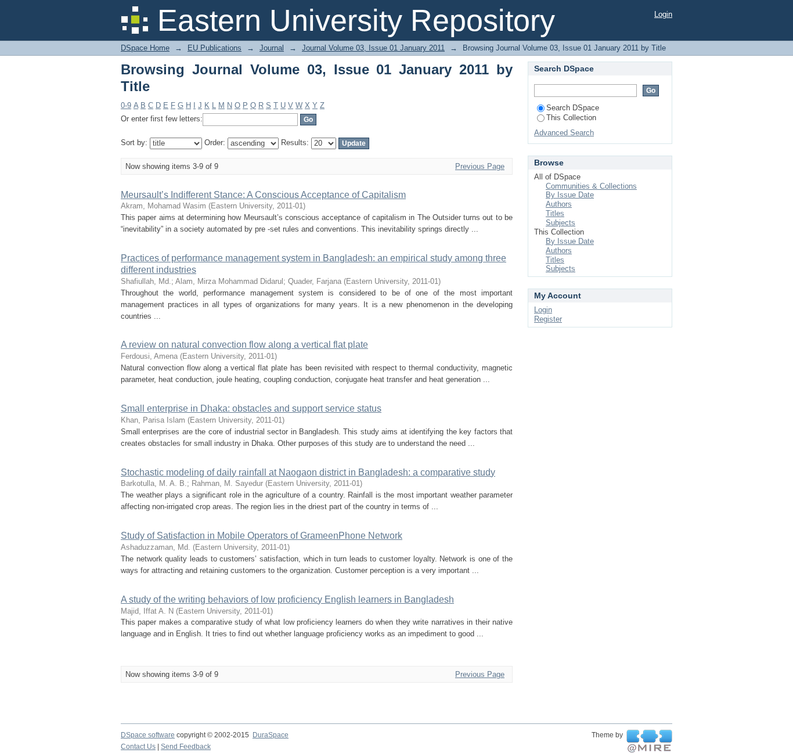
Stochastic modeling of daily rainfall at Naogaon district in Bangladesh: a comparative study (308, 472)
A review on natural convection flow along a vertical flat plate (244, 345)
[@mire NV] (649, 741)
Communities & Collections (591, 186)
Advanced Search (564, 132)
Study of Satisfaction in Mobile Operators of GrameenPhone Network (261, 536)
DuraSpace (271, 735)
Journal (271, 48)
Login (663, 14)
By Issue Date (570, 194)
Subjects (560, 222)
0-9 (126, 105)
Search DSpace (572, 107)
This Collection (571, 117)
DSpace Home (145, 48)
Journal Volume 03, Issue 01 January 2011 (373, 48)
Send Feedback (186, 747)
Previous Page (479, 166)
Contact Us (138, 747)
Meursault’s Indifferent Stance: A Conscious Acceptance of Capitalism (263, 195)
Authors (559, 204)
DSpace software (148, 735)
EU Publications (214, 48)
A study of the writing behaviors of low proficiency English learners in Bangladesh (287, 599)
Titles (555, 213)
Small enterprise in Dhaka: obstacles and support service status (251, 408)
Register (548, 319)
